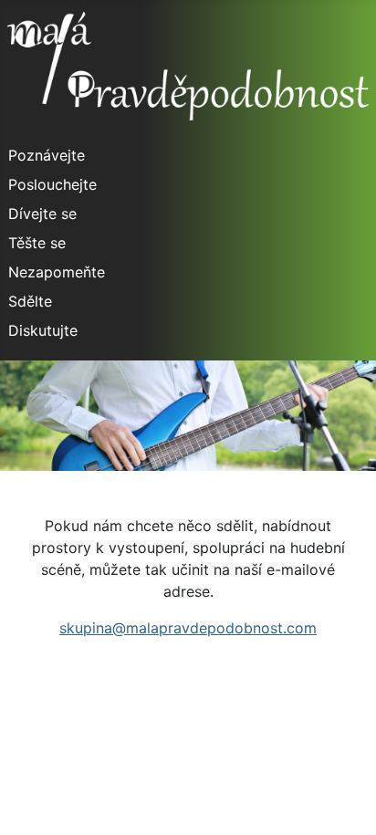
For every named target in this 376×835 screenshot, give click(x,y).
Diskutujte (43, 330)
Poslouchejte (52, 184)
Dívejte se (42, 213)
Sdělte (30, 301)
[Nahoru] (344, 801)
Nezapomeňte (56, 272)
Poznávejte (46, 155)
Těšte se (37, 243)
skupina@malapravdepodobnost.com (188, 628)
